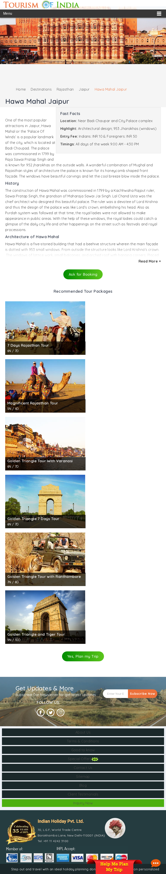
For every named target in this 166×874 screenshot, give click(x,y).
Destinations (41, 89)
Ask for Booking (83, 274)
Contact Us (83, 768)
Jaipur (84, 89)
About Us (83, 732)
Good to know (83, 750)
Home (21, 89)
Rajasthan (65, 89)
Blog (83, 785)
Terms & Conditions (83, 741)
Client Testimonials (83, 794)
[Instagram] (60, 712)
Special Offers (80, 759)
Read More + (150, 261)
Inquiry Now (83, 803)
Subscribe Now (142, 694)
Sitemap (83, 776)
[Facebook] (41, 712)
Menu (7, 13)
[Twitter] (50, 712)
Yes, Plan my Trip (83, 656)
